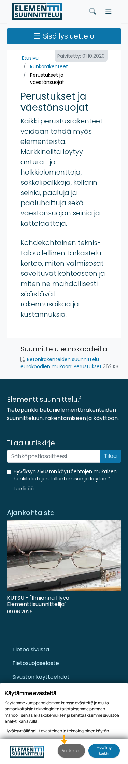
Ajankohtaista (31, 513)
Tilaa (110, 456)
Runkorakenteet (49, 66)
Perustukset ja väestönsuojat (47, 79)
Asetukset (71, 750)
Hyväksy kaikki (104, 750)
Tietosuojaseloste (35, 663)
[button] (24, 488)
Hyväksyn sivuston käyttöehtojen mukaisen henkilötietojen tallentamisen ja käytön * (65, 475)
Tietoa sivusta (30, 650)
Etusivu (30, 58)
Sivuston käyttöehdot (41, 677)
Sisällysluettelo (68, 36)
